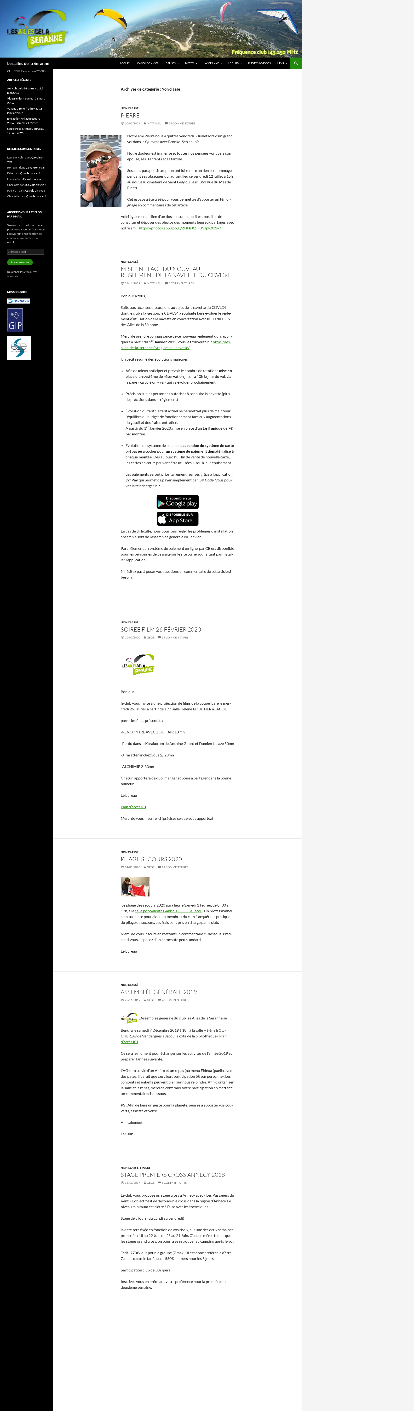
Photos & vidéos (259, 63)
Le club (233, 63)
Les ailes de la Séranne (28, 63)
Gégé (151, 637)
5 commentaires (181, 283)
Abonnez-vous (20, 262)
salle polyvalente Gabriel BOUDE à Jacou (168, 910)
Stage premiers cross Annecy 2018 (173, 1174)
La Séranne (211, 63)
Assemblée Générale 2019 (159, 991)
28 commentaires (175, 1000)
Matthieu (154, 123)
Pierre (130, 115)
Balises (171, 63)
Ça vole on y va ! (148, 63)
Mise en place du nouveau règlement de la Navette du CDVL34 (175, 272)
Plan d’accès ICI (133, 806)
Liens (280, 63)
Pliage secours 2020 (151, 859)
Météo (189, 63)
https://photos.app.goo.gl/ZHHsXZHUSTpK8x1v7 (180, 228)
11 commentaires (175, 867)
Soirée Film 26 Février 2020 (161, 629)
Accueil (125, 63)
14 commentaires (175, 637)
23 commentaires (182, 123)
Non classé (129, 108)
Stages (145, 1167)
